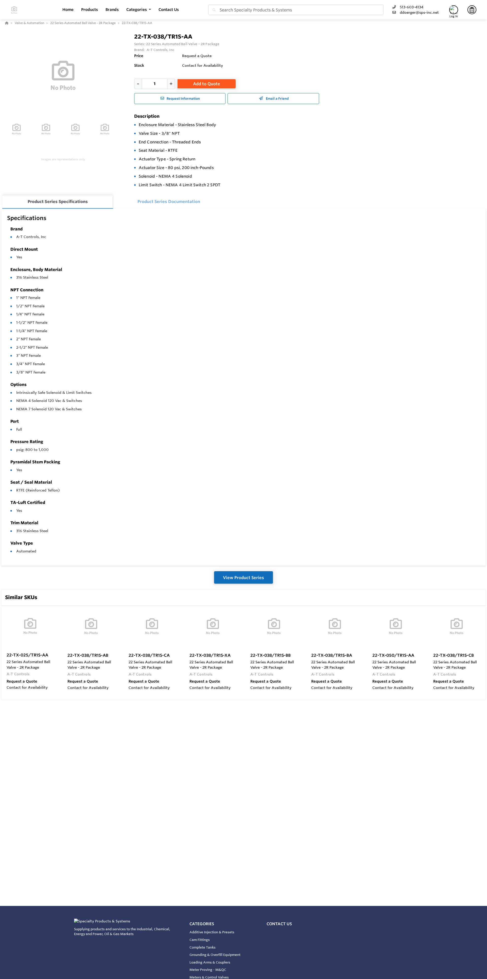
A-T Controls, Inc (31, 236)
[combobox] (295, 10)
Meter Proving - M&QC (207, 970)
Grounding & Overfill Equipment (214, 955)
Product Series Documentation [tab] (168, 201)
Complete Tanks (202, 947)
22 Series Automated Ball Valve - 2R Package (183, 44)
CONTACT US (279, 923)
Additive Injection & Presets (211, 932)
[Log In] (453, 9)
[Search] (213, 9)
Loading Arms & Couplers (209, 962)
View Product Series (243, 577)
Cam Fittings (199, 940)
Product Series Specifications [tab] (58, 201)
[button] (139, 9)
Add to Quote (206, 83)
